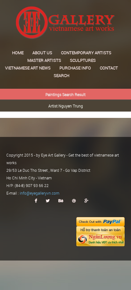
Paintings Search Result (65, 94)
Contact (109, 68)
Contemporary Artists (86, 52)
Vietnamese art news (28, 68)
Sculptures (83, 60)
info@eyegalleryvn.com (39, 193)
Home (18, 52)
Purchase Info (75, 68)
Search (61, 75)
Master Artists (44, 60)
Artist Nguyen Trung (65, 105)
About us (42, 52)
